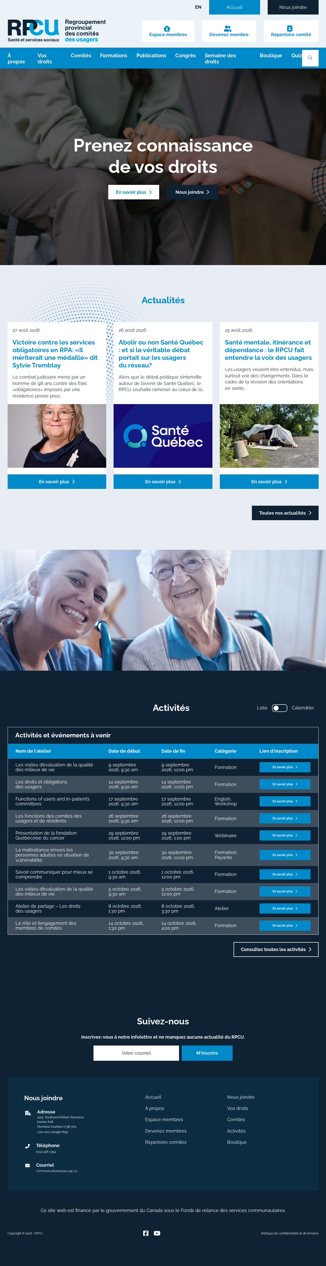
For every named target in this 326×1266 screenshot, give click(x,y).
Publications (151, 56)
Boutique (271, 56)
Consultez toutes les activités (273, 949)
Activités (236, 1131)
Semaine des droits (220, 59)
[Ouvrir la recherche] (310, 58)
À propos (16, 59)
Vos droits (45, 59)
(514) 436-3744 (46, 1151)
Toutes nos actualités (282, 513)
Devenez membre (229, 34)
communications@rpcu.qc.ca (56, 1171)
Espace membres (168, 34)
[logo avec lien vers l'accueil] (57, 31)
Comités (81, 56)
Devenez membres (166, 1131)
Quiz (296, 56)
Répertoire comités (165, 1142)
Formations (113, 56)
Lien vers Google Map (52, 1132)
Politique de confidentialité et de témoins (290, 1233)
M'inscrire (207, 1053)
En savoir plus (131, 192)
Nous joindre (293, 7)
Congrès (185, 56)
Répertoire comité (291, 34)
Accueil (234, 7)
